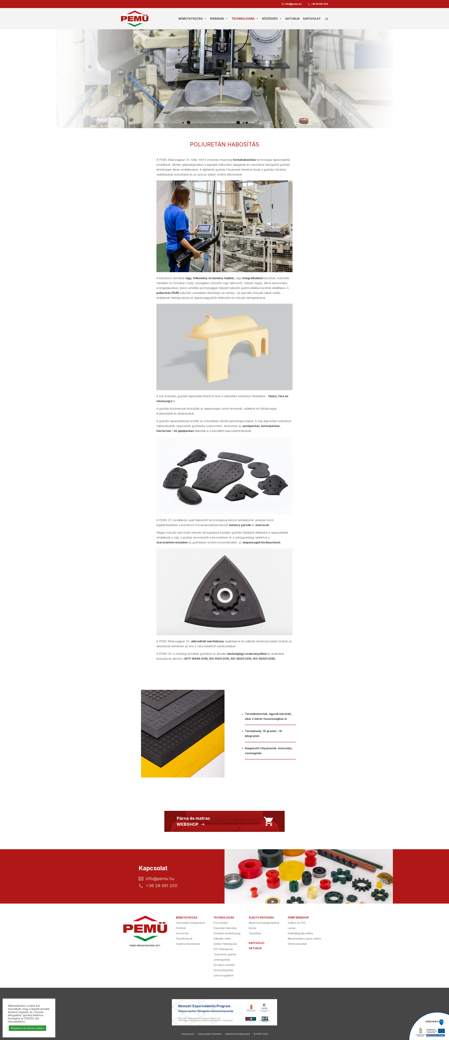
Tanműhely (255, 933)
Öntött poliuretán (297, 943)
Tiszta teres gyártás (224, 954)
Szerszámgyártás (223, 970)
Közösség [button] (270, 18)
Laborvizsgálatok (223, 975)
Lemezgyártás (221, 959)
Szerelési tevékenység (226, 933)
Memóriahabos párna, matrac (304, 938)
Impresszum (187, 1034)
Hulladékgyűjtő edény (300, 933)
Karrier (252, 928)
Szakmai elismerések (188, 943)
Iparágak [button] (217, 18)
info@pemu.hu (293, 4)
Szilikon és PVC (297, 922)
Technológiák (223, 917)
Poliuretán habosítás (225, 928)
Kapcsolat (312, 18)
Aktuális (292, 18)
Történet (181, 928)
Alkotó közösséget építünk (264, 922)
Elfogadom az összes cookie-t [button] (27, 1028)
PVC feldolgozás (223, 949)
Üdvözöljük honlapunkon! (190, 922)
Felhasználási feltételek (210, 1034)
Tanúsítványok (184, 938)
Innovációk (182, 933)
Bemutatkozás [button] (191, 18)
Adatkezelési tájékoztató (237, 1034)
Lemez (292, 928)
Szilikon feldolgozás (225, 943)
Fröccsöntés (220, 922)
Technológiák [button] (243, 18)
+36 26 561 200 (319, 4)
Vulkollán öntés (222, 938)
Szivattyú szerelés (224, 964)
